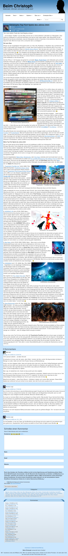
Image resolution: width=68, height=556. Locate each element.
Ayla (21, 492)
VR (40, 496)
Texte (14, 15)
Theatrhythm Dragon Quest (22, 168)
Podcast (55, 494)
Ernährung (12, 493)
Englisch (7, 493)
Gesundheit (46, 493)
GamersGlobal (18, 493)
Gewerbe (51, 493)
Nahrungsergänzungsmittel (41, 494)
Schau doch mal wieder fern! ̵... (13, 514)
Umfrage (27, 496)
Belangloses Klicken (11, 528)
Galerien (29, 15)
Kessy (26, 494)
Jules (12, 494)
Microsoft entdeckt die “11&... (12, 504)
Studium (20, 496)
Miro (35, 494)
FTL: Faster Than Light (19, 276)
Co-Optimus (53, 127)
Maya (32, 494)
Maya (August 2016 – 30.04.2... (13, 538)
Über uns (37, 15)
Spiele (17, 30)
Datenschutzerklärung (37, 547)
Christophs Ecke (47, 15)
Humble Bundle (15, 133)
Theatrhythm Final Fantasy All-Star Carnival (19, 171)
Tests (24, 496)
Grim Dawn (37, 157)
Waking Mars (19, 157)
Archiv (39, 19)
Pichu (52, 494)
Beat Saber (8, 242)
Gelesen (32, 493)
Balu (24, 492)
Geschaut (37, 493)
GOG (58, 136)
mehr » (22, 434)
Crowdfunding (52, 492)
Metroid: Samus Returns (31, 49)
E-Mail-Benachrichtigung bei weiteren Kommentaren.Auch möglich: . (17, 482)
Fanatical (5, 133)
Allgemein (7, 492)
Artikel (18, 492)
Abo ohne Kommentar (15, 483)
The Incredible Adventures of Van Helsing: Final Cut (43, 158)
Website (6, 464)
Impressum (28, 547)
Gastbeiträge (24, 493)
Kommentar (7, 434)
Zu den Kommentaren (60, 30)
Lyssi (29, 494)
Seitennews (7, 496)
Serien (21, 15)
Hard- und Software (58, 493)
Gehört (28, 493)
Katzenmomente (20, 494)
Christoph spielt (45, 492)
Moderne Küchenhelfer (11, 520)
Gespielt (13, 30)
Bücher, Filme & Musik (36, 492)
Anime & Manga (13, 492)
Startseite (7, 15)
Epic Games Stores (50, 136)
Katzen (15, 494)
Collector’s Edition (54, 101)
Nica (49, 494)
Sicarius (13, 27)
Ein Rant (8, 530)
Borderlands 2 (27, 157)
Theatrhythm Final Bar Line (12, 166)
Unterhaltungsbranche (34, 496)
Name (5, 452)
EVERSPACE (8, 263)
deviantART (58, 492)
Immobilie (8, 494)
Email (5, 458)
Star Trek (16, 496)
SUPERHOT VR (9, 211)
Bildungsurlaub (29, 492)
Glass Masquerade (10, 303)
